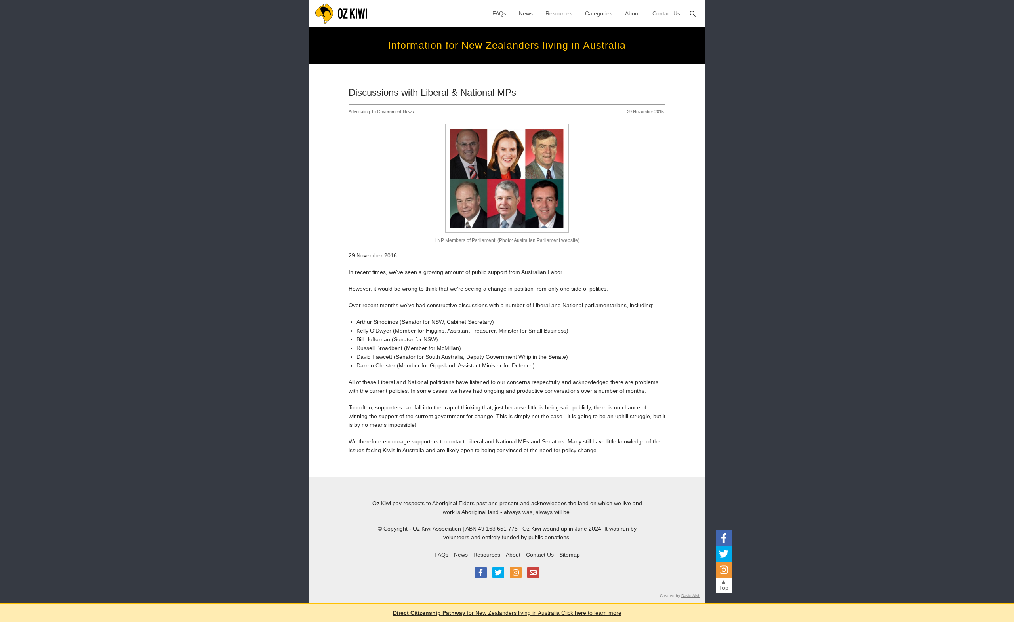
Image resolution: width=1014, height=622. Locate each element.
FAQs (499, 13)
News (526, 13)
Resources (558, 13)
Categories (598, 13)
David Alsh (690, 595)
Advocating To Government (375, 111)
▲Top (723, 584)
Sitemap (569, 555)
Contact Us (666, 13)
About (632, 13)
